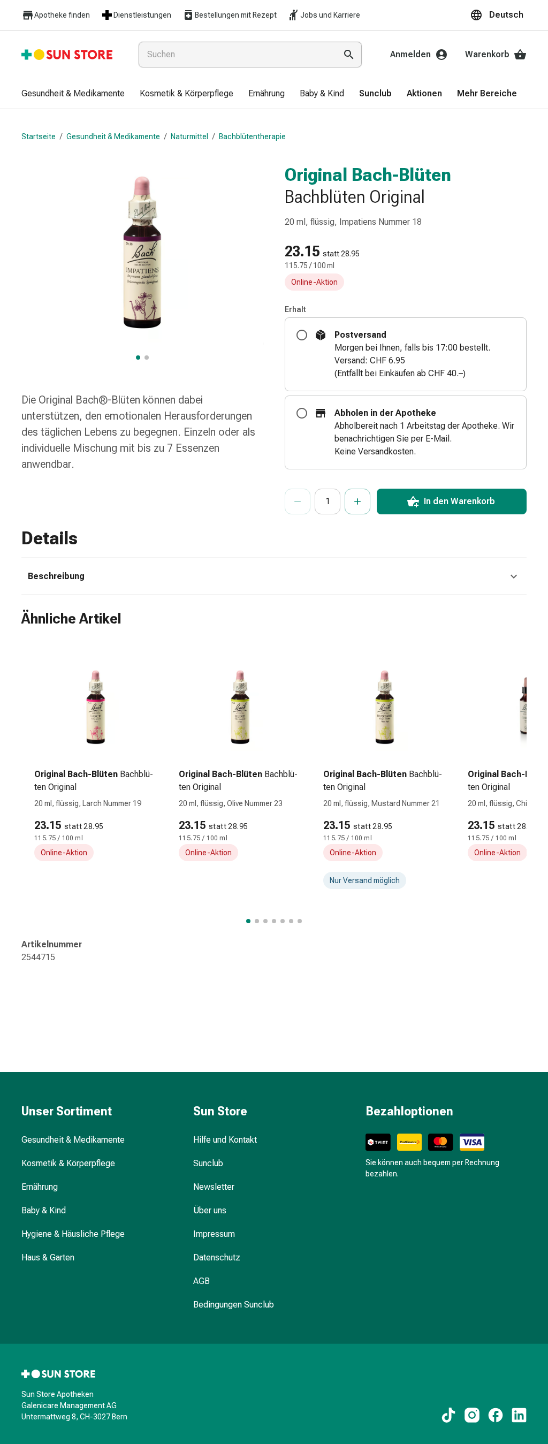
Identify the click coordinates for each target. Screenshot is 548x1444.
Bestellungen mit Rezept (236, 15)
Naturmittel (189, 136)
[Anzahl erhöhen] (357, 501)
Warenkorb (487, 54)
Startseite (38, 136)
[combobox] (235, 54)
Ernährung (39, 1187)
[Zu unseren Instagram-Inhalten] (472, 1415)
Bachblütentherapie (252, 136)
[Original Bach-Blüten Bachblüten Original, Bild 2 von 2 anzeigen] (146, 357)
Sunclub (208, 1163)
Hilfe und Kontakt (225, 1140)
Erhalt (295, 309)
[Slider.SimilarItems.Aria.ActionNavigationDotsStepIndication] (248, 921)
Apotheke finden (62, 15)
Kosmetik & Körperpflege (68, 1163)
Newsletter (213, 1187)
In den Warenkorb (459, 501)
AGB (201, 1281)
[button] (498, 15)
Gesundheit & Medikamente (113, 136)
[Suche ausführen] (349, 54)
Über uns (209, 1210)
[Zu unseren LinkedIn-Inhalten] (519, 1415)
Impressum (214, 1234)
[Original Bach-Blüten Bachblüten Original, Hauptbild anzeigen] (138, 357)
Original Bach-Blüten (368, 174)
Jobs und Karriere (330, 15)
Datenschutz (216, 1257)
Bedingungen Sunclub (233, 1304)
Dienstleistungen (142, 15)
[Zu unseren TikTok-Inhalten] (448, 1415)
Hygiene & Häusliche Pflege (73, 1234)
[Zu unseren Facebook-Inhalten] (495, 1415)
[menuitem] (73, 94)
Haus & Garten (47, 1257)
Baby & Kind (43, 1210)
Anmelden (410, 54)
